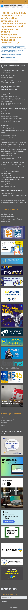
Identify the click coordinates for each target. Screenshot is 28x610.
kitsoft (16, 607)
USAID (2, 417)
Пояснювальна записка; (8, 57)
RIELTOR (3, 425)
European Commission (6, 420)
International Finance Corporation (9, 419)
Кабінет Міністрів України (7, 216)
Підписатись (5, 601)
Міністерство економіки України (9, 223)
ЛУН (2, 424)
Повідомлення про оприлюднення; (11, 54)
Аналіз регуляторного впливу (10, 60)
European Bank (4, 422)
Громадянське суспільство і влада (9, 218)
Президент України (6, 213)
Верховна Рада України (7, 214)
